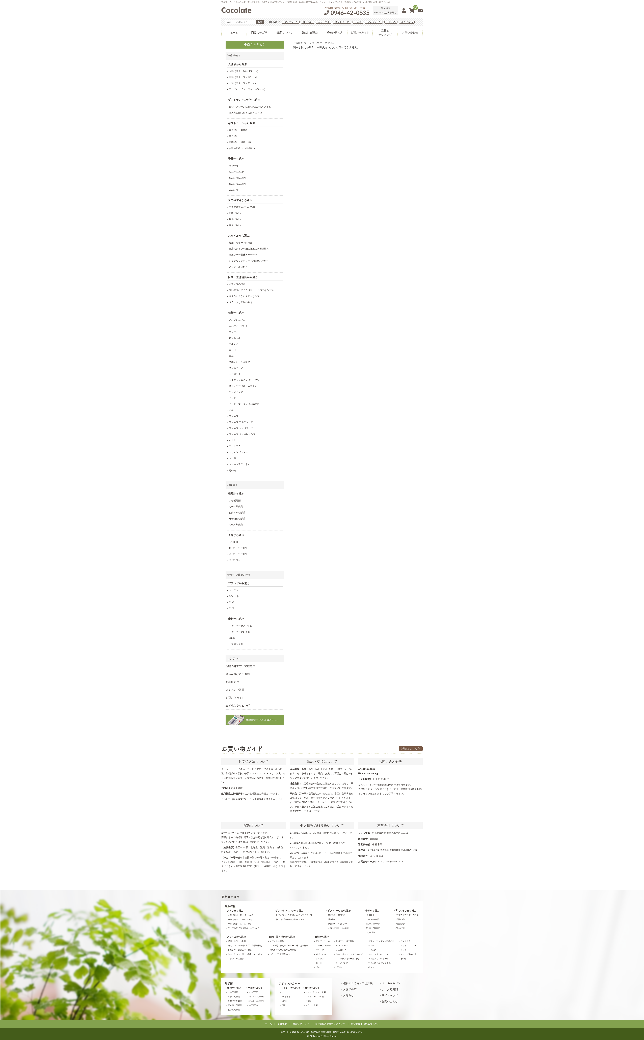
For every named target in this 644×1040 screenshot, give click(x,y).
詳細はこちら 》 (411, 748)
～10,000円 (234, 542)
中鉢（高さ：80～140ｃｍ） (243, 77)
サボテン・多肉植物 (239, 362)
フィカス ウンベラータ (241, 428)
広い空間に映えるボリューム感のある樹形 (251, 290)
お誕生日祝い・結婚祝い (242, 148)
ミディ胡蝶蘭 (236, 506)
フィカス (233, 416)
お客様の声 (232, 681)
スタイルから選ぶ (236, 937)
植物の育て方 (335, 32)
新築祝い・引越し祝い (240, 142)
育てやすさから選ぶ (406, 910)
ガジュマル (324, 22)
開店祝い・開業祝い (239, 130)
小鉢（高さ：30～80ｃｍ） (243, 83)
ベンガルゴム (291, 22)
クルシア (233, 344)
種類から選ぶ (322, 937)
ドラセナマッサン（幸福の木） (245, 404)
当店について (284, 32)
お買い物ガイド (360, 32)
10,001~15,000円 (237, 177)
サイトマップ (390, 995)
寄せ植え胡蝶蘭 (237, 518)
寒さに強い (407, 22)
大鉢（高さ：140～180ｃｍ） (244, 71)
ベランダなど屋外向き (240, 302)
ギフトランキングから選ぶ (289, 910)
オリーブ (233, 332)
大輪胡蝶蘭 (235, 500)
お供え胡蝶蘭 (236, 524)
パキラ (232, 410)
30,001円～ (234, 560)
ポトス (232, 440)
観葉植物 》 (234, 55)
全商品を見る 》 (255, 44)
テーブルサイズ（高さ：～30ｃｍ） (247, 89)
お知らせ (348, 995)
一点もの (391, 22)
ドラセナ (233, 398)
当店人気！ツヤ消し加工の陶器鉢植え (249, 248)
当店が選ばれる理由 (238, 674)
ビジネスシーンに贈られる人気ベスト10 (250, 106)
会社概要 (282, 1024)
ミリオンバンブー (238, 452)
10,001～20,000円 (238, 548)
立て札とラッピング (238, 705)
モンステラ (235, 446)
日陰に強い (235, 213)
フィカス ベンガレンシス (242, 434)
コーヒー (233, 350)
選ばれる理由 (310, 32)
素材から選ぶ (312, 988)
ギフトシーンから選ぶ (339, 910)
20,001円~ (234, 190)
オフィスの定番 (237, 284)
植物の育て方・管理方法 (240, 666)
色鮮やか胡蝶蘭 (237, 512)
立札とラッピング (385, 32)
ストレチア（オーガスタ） (243, 386)
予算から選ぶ (372, 910)
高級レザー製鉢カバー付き (243, 255)
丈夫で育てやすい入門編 (242, 207)
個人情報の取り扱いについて (330, 1024)
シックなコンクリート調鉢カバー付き (249, 261)
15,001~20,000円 (237, 184)
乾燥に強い (235, 219)
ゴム (231, 356)
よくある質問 (390, 989)
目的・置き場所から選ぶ (282, 937)
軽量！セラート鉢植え (240, 242)
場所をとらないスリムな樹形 (244, 296)
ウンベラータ (374, 22)
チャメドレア (236, 392)
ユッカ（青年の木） (239, 464)
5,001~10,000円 (237, 171)
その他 (232, 470)
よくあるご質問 (235, 689)
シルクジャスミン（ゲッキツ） (245, 380)
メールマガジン (391, 983)
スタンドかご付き (238, 267)
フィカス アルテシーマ (241, 422)
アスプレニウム (237, 319)
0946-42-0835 (350, 13)
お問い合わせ (410, 32)
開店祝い (307, 22)
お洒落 (357, 22)
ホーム (234, 32)
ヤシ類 (232, 458)
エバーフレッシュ (238, 326)
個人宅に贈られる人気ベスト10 (245, 113)
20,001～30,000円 (238, 554)
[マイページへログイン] (404, 10)
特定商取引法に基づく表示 (365, 1024)
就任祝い (233, 136)
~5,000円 (233, 165)
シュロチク (235, 374)
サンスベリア (342, 22)
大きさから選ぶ (235, 910)
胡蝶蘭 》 (233, 485)
